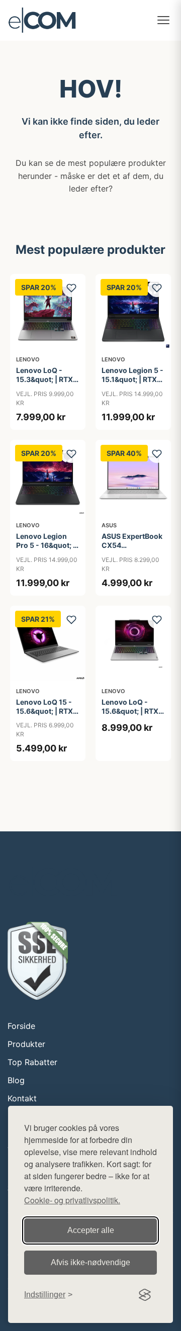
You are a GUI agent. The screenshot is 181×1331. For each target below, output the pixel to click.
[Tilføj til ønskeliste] (71, 288)
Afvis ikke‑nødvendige (90, 1262)
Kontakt (22, 1098)
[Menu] (163, 20)
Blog (16, 1080)
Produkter (26, 1044)
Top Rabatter (32, 1062)
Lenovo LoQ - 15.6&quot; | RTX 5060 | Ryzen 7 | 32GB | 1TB (130, 716)
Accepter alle (90, 1230)
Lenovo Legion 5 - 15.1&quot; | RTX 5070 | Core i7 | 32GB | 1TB (132, 384)
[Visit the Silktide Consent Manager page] (145, 1295)
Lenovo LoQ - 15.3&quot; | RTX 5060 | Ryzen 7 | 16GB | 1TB (44, 384)
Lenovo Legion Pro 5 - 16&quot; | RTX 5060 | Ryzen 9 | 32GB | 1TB (46, 550)
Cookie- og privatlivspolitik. (72, 1200)
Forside (21, 1026)
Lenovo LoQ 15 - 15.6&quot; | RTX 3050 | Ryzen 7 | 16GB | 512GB (44, 716)
